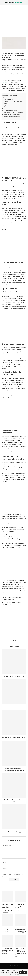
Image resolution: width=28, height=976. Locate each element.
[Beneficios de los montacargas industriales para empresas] (20, 896)
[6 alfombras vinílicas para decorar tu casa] (14, 785)
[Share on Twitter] (13, 640)
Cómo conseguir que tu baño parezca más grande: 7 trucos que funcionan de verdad (7, 907)
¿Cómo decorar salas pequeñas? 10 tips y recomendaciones (14, 707)
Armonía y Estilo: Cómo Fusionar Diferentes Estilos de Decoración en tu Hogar (20, 951)
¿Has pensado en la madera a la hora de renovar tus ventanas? (7, 951)
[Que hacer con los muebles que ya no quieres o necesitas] (20, 920)
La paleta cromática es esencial (12, 105)
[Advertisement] (14, 19)
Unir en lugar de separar (10, 110)
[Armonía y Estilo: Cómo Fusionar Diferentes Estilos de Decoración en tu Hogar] (20, 941)
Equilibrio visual (8, 108)
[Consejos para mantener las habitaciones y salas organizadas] (14, 753)
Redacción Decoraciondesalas (9, 59)
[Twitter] (12, 965)
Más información (14, 974)
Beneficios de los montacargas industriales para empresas (19, 907)
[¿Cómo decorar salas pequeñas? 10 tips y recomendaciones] (14, 691)
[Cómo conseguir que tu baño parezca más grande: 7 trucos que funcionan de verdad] (7, 896)
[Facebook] (10, 965)
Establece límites (8, 99)
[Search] (26, 2)
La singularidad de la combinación (13, 112)
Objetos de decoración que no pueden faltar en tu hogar (14, 738)
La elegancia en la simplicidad (12, 114)
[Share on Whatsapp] (15, 640)
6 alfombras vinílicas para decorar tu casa (14, 800)
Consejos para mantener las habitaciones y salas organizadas (14, 769)
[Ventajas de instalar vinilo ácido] (14, 661)
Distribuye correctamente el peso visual (13, 102)
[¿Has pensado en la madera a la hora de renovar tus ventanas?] (7, 941)
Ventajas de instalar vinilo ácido (14, 676)
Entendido (22, 972)
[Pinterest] (17, 965)
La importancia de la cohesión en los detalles (14, 117)
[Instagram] (15, 965)
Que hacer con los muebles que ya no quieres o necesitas (20, 929)
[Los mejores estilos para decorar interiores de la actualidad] (14, 816)
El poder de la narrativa (10, 107)
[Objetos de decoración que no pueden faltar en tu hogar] (14, 722)
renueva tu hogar (6, 82)
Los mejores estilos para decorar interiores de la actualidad (14, 832)
